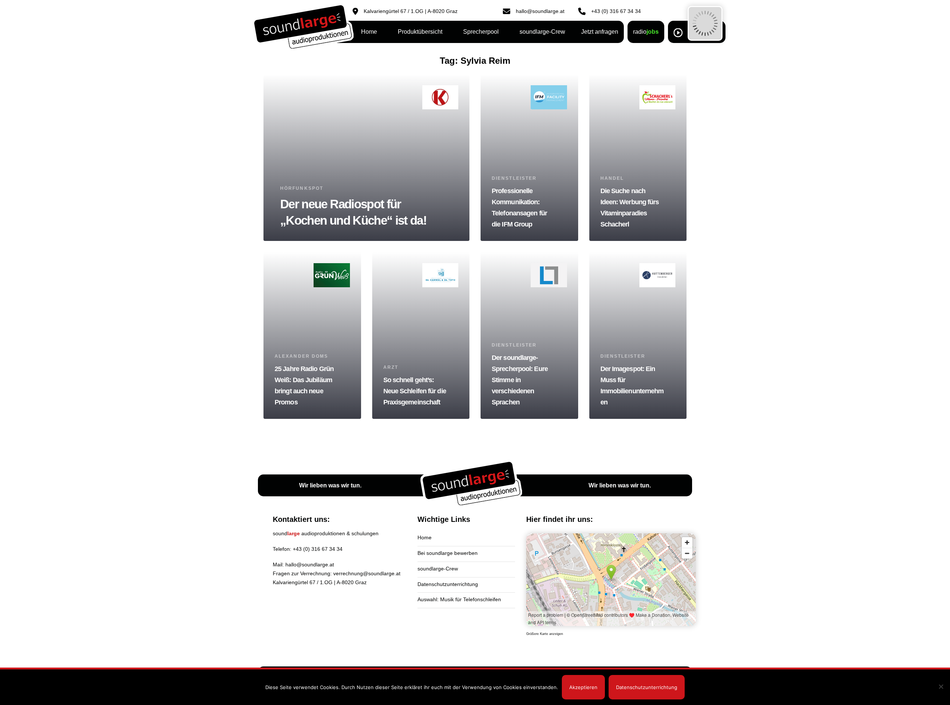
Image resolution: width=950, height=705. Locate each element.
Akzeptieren (583, 687)
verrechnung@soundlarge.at (366, 573)
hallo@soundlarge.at (309, 564)
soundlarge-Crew (437, 569)
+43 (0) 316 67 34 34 (318, 549)
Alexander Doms (301, 356)
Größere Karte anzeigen (544, 634)
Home (424, 537)
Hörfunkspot (301, 188)
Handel (612, 178)
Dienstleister (514, 178)
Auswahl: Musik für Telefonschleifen (459, 599)
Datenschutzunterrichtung (447, 584)
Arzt (390, 367)
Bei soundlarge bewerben (447, 553)
